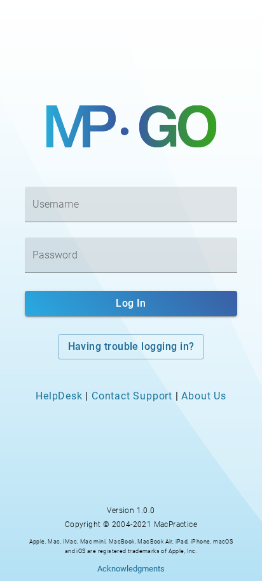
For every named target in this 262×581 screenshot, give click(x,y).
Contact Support (132, 396)
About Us (203, 396)
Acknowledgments (131, 568)
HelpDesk (59, 396)
